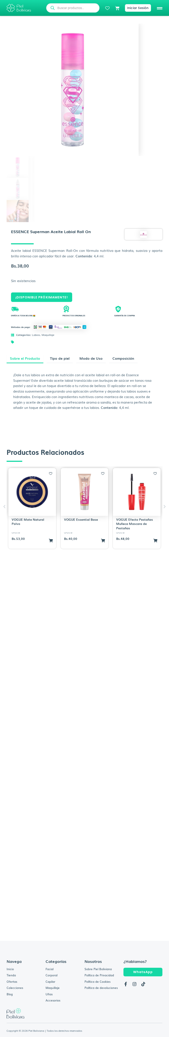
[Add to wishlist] (50, 473)
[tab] (25, 359)
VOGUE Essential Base (81, 519)
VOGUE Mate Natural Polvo (28, 521)
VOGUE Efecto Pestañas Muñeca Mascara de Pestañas (134, 523)
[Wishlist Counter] (107, 8)
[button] (159, 8)
